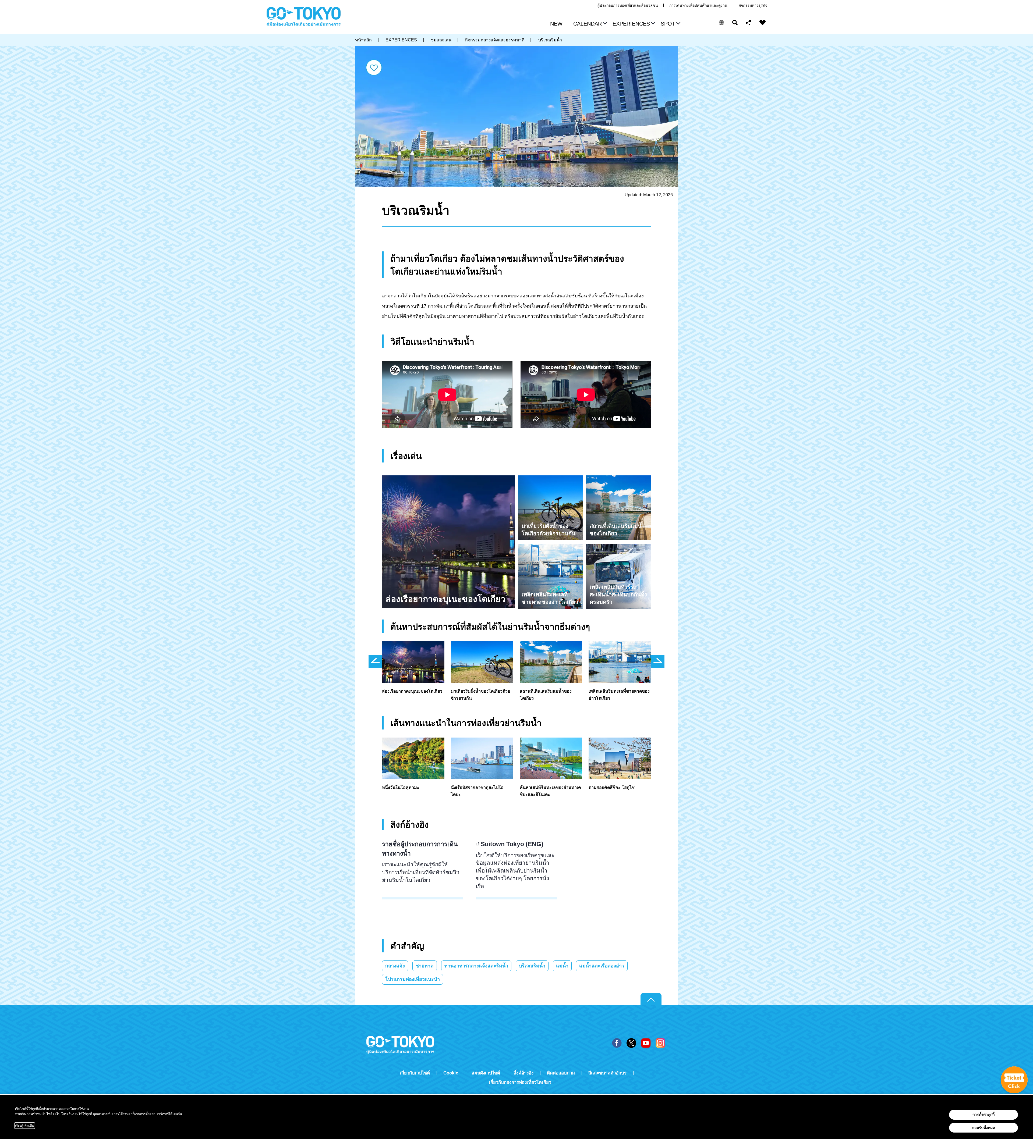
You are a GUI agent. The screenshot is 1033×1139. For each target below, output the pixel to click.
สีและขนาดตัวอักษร (607, 1073)
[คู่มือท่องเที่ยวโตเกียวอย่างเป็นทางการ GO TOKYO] (303, 16)
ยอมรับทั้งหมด (983, 1128)
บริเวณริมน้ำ (532, 966)
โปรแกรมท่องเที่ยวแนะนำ (412, 979)
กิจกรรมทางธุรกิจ (753, 5)
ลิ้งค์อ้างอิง (523, 1073)
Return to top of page (651, 999)
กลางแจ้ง (395, 966)
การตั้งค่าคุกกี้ (983, 1114)
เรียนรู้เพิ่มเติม (24, 1125)
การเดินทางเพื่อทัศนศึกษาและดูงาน (698, 5)
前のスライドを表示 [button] (375, 661)
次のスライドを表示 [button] (657, 661)
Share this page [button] (748, 22)
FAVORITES (762, 22)
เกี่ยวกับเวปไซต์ (415, 1073)
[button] (589, 24)
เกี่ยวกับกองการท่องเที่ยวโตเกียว (520, 1082)
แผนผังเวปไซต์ (486, 1073)
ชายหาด (425, 966)
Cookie (450, 1073)
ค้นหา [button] (735, 22)
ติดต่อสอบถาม (561, 1073)
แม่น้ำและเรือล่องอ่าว (601, 966)
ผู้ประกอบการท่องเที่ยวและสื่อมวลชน (627, 5)
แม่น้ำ (562, 966)
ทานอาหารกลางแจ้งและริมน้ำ (476, 966)
